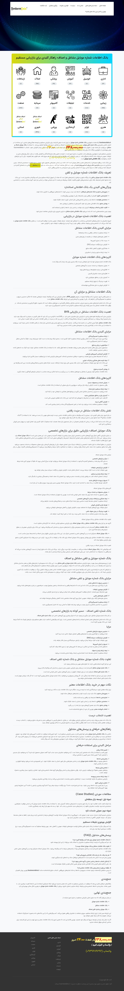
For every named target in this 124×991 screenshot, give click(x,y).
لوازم (34, 951)
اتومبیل (58, 946)
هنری (33, 948)
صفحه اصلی (102, 6)
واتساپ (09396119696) (98, 951)
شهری (33, 961)
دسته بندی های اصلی (91, 6)
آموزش (59, 949)
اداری (59, 942)
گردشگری (32, 954)
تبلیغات (58, 969)
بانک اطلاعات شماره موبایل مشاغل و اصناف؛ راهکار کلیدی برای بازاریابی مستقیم (62, 57)
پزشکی (59, 952)
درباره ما (73, 6)
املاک (59, 956)
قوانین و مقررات (64, 6)
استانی (33, 965)
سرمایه (33, 941)
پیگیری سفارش (53, 6)
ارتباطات (58, 959)
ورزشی (33, 958)
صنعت (33, 944)
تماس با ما (80, 6)
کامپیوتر (33, 938)
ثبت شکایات (43, 6)
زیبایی (59, 962)
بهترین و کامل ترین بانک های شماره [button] (96, 12)
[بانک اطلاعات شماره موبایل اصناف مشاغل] (19, 9)
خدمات (58, 966)
